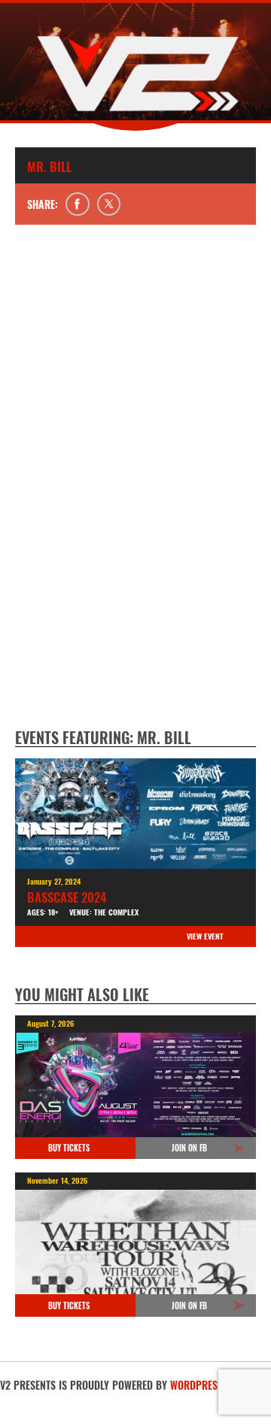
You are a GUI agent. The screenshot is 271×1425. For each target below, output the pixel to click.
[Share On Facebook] (77, 204)
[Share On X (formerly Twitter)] (109, 204)
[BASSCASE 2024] (135, 813)
